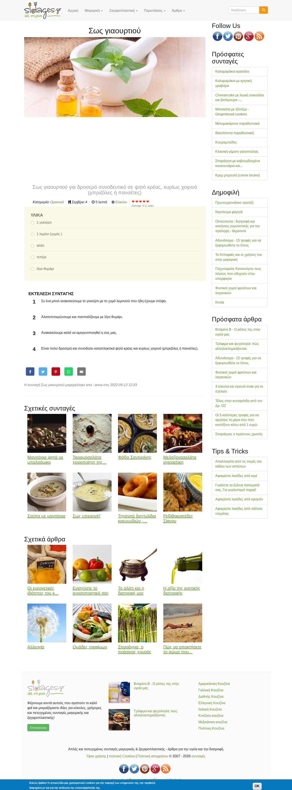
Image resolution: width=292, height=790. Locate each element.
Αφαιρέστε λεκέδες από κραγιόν (239, 499)
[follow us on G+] (249, 36)
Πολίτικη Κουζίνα (211, 728)
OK (257, 786)
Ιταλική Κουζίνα (210, 709)
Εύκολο (121, 202)
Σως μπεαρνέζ (86, 516)
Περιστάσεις (153, 10)
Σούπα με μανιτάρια (46, 516)
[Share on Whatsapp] (68, 371)
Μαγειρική (93, 10)
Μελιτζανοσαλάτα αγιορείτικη (179, 460)
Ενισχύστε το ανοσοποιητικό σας (91, 590)
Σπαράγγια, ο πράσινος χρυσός (134, 649)
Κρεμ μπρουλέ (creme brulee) (237, 175)
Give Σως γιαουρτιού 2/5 (137, 201)
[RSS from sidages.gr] (259, 36)
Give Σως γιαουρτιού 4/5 (144, 201)
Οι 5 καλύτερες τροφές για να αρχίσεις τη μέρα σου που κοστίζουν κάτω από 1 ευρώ (237, 420)
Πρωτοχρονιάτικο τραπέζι (234, 202)
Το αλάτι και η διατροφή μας (131, 590)
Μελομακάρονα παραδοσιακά (237, 123)
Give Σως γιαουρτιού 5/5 (148, 201)
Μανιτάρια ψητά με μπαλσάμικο (45, 460)
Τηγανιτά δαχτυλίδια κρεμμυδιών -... (137, 518)
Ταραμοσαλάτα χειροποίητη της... (89, 460)
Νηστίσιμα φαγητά (229, 212)
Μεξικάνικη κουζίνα (212, 722)
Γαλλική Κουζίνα (210, 690)
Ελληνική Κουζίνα (211, 703)
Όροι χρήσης (96, 756)
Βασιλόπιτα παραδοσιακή (234, 133)
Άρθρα (177, 10)
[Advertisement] (114, 150)
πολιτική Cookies (122, 756)
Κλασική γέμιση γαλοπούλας (236, 151)
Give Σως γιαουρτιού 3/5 (140, 201)
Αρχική (73, 10)
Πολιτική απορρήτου (152, 756)
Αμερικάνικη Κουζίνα (214, 684)
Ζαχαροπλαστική (122, 10)
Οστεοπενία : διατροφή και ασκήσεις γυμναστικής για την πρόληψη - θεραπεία (237, 226)
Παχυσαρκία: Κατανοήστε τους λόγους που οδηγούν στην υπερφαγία (238, 273)
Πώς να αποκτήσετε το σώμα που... (182, 649)
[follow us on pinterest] (238, 36)
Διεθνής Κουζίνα (210, 696)
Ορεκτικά (57, 202)
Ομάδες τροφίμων (90, 647)
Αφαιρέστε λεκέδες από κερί (236, 476)
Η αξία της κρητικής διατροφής (181, 590)
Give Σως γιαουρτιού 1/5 (133, 201)
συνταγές (198, 756)
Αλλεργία (35, 647)
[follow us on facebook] (217, 36)
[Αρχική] (44, 10)
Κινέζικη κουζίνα (210, 715)
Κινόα (219, 302)
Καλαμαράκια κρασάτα (232, 71)
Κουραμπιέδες (226, 142)
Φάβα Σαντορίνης (135, 457)
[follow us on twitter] (228, 36)
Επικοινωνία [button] (38, 727)
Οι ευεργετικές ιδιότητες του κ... (43, 590)
